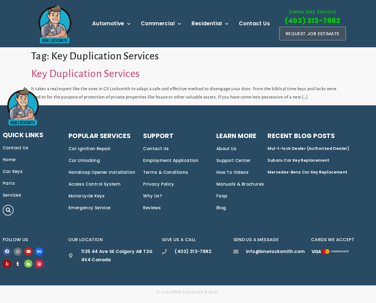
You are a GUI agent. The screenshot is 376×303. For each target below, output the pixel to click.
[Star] (17, 251)
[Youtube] (28, 251)
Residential (207, 23)
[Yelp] (7, 264)
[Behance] (39, 251)
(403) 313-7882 (312, 21)
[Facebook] (7, 251)
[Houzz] (28, 264)
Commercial (158, 23)
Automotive (108, 23)
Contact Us (254, 23)
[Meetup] (39, 264)
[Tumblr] (17, 264)
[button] (8, 210)
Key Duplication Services (85, 73)
